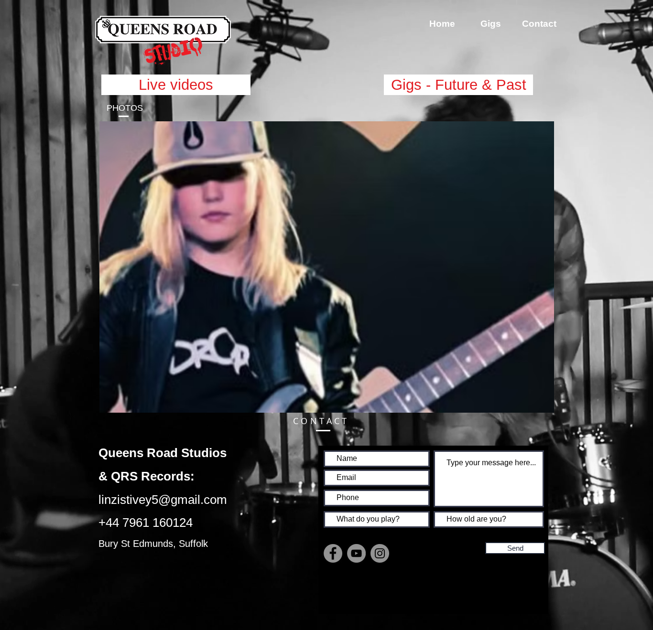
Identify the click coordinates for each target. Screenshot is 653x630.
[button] (326, 267)
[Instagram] (379, 553)
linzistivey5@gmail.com (162, 499)
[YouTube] (356, 553)
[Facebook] (333, 553)
